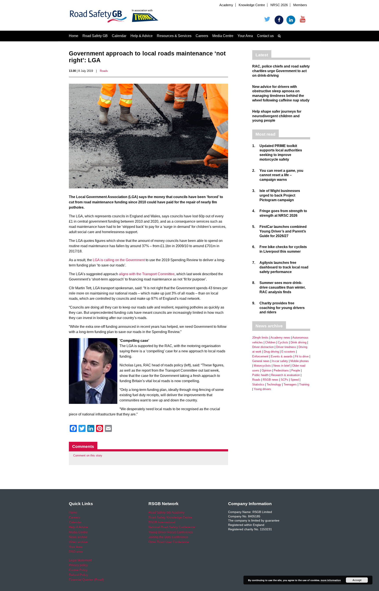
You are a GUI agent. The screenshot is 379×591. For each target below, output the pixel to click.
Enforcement (260, 356)
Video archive (78, 542)
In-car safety (280, 361)
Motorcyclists (262, 365)
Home (73, 36)
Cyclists (283, 342)
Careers (202, 36)
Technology (274, 384)
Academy (226, 5)
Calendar (119, 36)
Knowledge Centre (252, 5)
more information (331, 580)
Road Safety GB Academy (166, 512)
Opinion (266, 370)
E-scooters (288, 351)
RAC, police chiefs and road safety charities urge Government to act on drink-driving (281, 70)
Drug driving (271, 351)
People (295, 370)
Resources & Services (174, 36)
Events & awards (282, 356)
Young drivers (262, 389)
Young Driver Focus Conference (170, 532)
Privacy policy (78, 565)
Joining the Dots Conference (168, 537)
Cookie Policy (78, 570)
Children (270, 342)
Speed (295, 379)
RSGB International (161, 522)
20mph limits (260, 337)
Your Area (245, 36)
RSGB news (270, 379)
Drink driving (298, 342)
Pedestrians (281, 370)
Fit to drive (302, 356)
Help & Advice (142, 36)
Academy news (280, 337)
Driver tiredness (286, 347)
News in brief (281, 365)
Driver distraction (263, 347)
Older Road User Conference (168, 542)
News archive (78, 537)
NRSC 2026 (279, 5)
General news (261, 361)
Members (300, 5)
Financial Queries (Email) (86, 579)
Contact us (265, 36)
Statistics (258, 384)
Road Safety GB (95, 36)
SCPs (284, 379)
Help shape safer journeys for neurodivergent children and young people (276, 116)
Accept (356, 580)
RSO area (76, 551)
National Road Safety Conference (171, 527)
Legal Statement (80, 560)
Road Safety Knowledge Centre (170, 517)
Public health (260, 375)
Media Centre (222, 36)
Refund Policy (78, 575)
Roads (104, 71)
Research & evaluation (285, 375)
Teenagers (290, 384)
